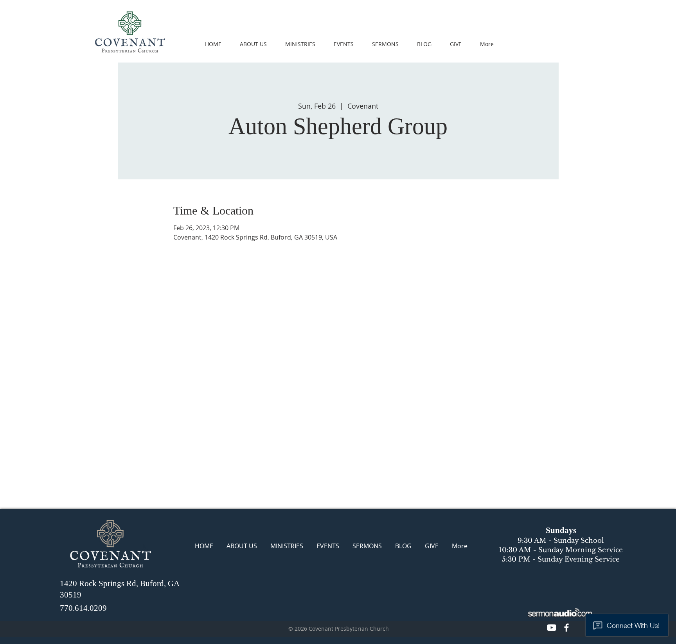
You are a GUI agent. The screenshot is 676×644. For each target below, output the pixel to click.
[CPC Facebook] (566, 627)
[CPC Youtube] (551, 627)
